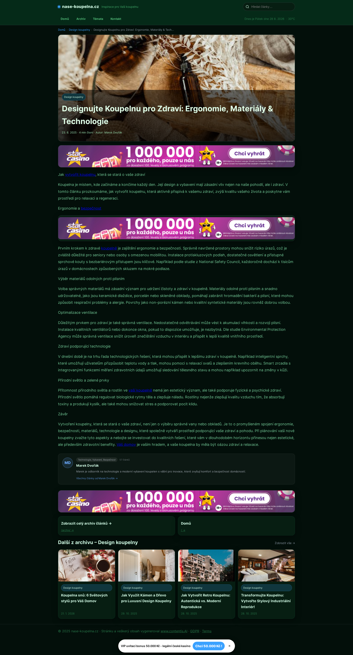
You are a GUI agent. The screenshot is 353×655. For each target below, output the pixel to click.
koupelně (109, 248)
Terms (206, 631)
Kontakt (116, 18)
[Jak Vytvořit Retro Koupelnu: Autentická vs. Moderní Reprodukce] (206, 584)
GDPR (194, 631)
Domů (65, 18)
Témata (98, 18)
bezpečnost (91, 208)
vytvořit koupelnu (80, 174)
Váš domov (126, 444)
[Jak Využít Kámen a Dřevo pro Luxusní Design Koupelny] (146, 584)
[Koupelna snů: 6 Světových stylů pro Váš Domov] (86, 584)
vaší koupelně (140, 390)
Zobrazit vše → (285, 543)
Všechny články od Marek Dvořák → (97, 478)
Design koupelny (79, 29)
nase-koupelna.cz (80, 6)
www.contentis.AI (174, 631)
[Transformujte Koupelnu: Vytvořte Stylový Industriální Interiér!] (266, 584)
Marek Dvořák (87, 465)
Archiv (81, 18)
